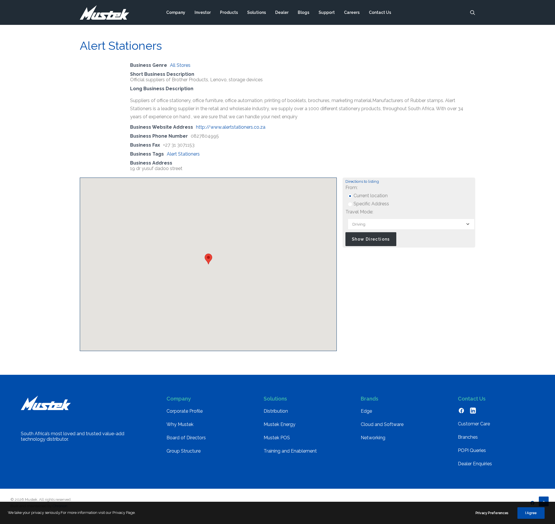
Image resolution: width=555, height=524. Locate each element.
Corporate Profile (184, 411)
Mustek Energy (279, 424)
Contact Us (380, 12)
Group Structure (183, 451)
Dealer (281, 12)
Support (327, 12)
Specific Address (370, 203)
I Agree (531, 513)
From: (351, 187)
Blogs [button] (303, 12)
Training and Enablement (290, 451)
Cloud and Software (382, 424)
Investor (203, 12)
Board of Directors (186, 437)
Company (175, 12)
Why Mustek (179, 424)
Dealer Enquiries (475, 463)
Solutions (256, 12)
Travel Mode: (359, 212)
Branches (468, 437)
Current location (370, 195)
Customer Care (474, 424)
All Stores (180, 65)
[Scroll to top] (544, 501)
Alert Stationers (183, 154)
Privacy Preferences (492, 513)
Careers (352, 12)
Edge (366, 411)
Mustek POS (277, 437)
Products (229, 12)
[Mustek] (104, 12)
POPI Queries (472, 450)
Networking (373, 437)
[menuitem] (175, 12)
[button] (472, 12)
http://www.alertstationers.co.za (230, 127)
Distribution (276, 411)
